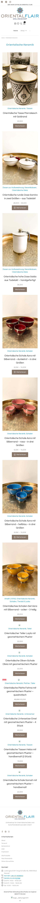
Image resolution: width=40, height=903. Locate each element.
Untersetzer (29, 714)
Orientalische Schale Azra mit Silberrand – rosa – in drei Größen (20, 441)
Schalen (29, 351)
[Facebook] (2, 2)
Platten (27, 683)
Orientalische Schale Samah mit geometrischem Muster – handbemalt (20, 783)
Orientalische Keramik (17, 108)
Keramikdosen (30, 187)
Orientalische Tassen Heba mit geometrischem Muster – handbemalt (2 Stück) (20, 753)
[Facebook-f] (2, 831)
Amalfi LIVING (10, 599)
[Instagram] (10, 2)
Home (3, 37)
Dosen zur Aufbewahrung (13, 187)
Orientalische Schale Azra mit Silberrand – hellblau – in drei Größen (20, 524)
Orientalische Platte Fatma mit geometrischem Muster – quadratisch (20, 691)
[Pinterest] (6, 2)
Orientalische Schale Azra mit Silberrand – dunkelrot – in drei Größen (20, 359)
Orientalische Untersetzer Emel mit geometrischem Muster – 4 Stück (20, 722)
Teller (29, 629)
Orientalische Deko (20, 190)
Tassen (29, 108)
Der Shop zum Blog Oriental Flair (20, 4)
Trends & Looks (23, 601)
